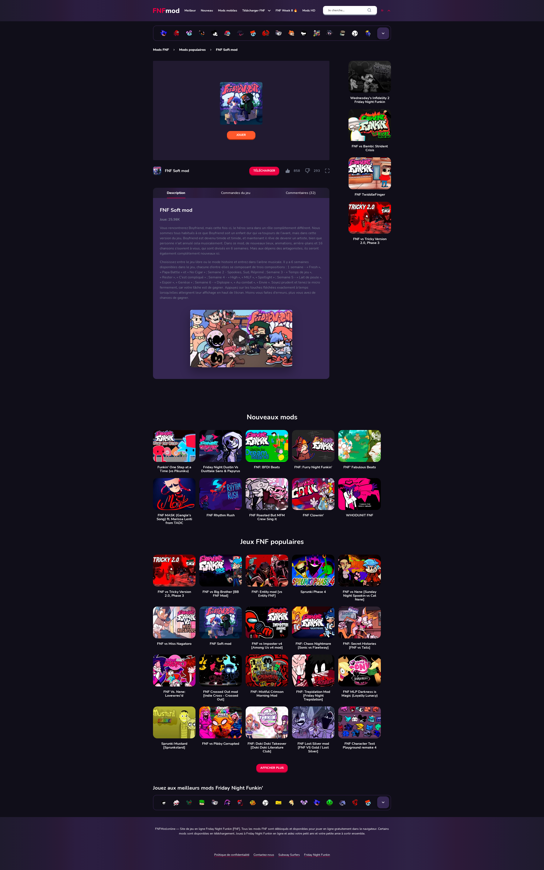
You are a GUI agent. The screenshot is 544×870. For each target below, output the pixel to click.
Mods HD (308, 11)
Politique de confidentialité (231, 855)
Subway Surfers (289, 855)
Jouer (241, 135)
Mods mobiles (227, 11)
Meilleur (190, 11)
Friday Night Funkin (317, 855)
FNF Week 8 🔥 (286, 11)
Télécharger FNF (253, 11)
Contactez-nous (264, 855)
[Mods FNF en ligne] (166, 10)
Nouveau (207, 11)
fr (382, 11)
